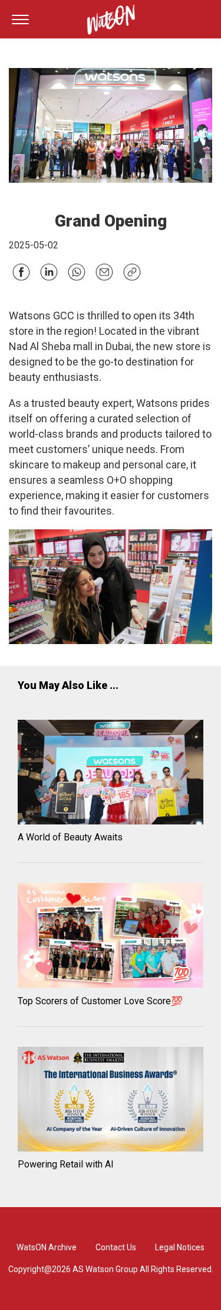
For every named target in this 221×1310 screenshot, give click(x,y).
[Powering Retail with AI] (110, 1101)
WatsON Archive (47, 1247)
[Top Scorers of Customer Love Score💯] (110, 937)
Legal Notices (179, 1247)
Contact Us (115, 1247)
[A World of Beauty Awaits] (110, 774)
